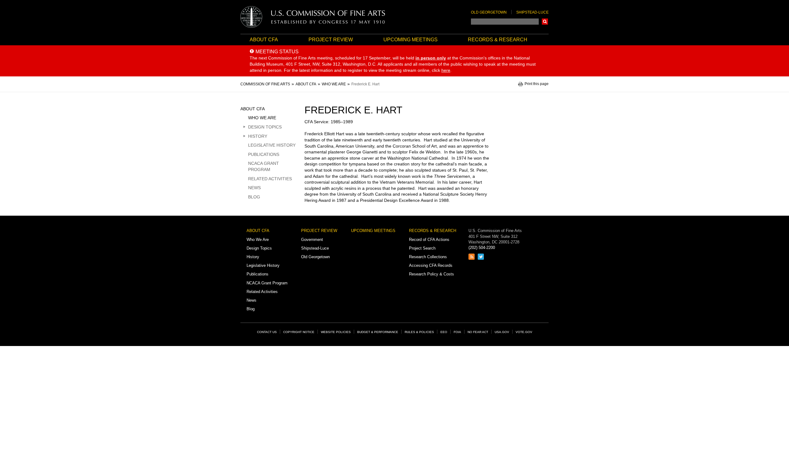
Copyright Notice (298, 332)
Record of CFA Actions (429, 239)
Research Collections (428, 256)
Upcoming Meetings (410, 39)
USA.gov (502, 332)
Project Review (331, 39)
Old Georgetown (489, 12)
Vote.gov (524, 332)
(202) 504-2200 (481, 247)
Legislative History (272, 145)
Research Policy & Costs (431, 274)
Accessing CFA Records (430, 265)
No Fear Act (478, 332)
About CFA (264, 39)
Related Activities (270, 178)
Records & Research (497, 39)
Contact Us (267, 332)
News (254, 187)
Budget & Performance (377, 332)
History (257, 136)
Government (312, 239)
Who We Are (262, 117)
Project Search (422, 248)
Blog (254, 196)
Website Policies (336, 332)
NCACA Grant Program (263, 166)
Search (545, 21)
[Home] (312, 17)
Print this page (537, 84)
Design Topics (265, 126)
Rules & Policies (419, 332)
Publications (263, 154)
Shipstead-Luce (532, 12)
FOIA (457, 332)
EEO (443, 332)
